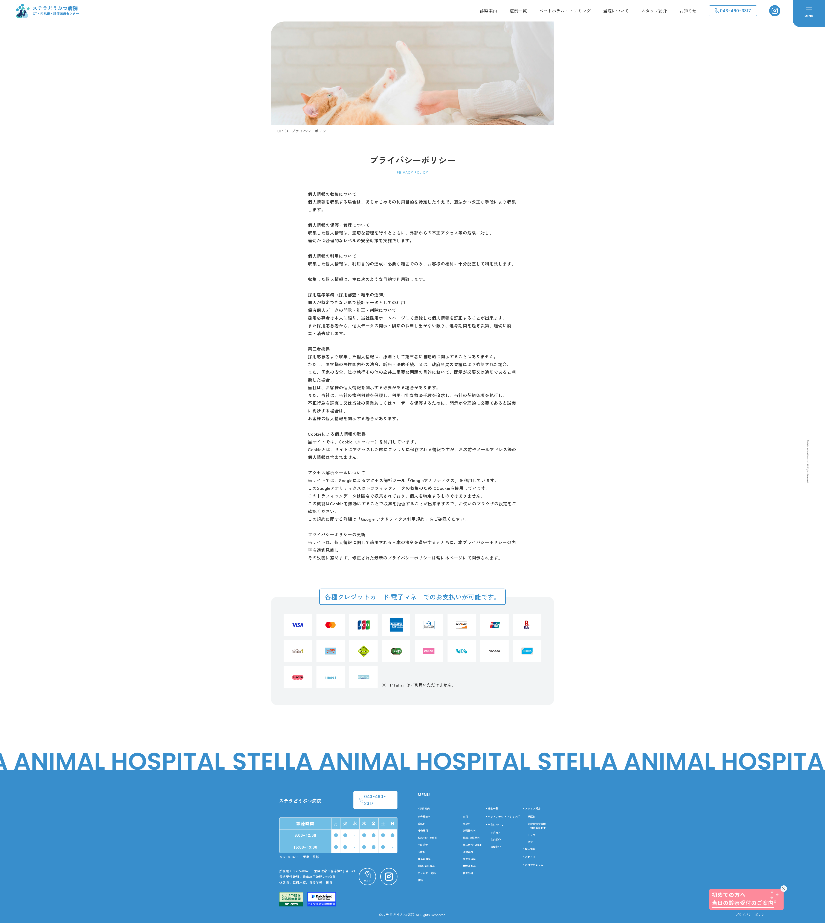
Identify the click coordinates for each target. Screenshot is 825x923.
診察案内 (488, 11)
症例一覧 (518, 11)
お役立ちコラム (534, 865)
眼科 (420, 880)
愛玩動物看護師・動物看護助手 (537, 825)
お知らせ (688, 11)
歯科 (465, 816)
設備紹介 (495, 846)
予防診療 (423, 844)
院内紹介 (495, 839)
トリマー (533, 835)
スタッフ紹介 (654, 11)
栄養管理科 (469, 859)
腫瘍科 (421, 823)
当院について (616, 11)
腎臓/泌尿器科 (471, 837)
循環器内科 (469, 830)
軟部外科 (468, 873)
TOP (279, 130)
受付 (530, 842)
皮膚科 (421, 852)
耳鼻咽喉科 (424, 859)
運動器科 (468, 852)
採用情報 (530, 849)
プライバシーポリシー (751, 914)
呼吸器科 (423, 830)
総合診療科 (424, 816)
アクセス (495, 832)
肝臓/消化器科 (426, 866)
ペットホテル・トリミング (565, 11)
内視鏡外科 (469, 866)
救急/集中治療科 (427, 837)
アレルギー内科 (427, 873)
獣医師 (531, 816)
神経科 (467, 823)
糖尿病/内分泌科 (472, 844)
